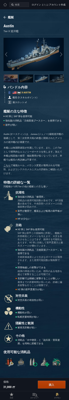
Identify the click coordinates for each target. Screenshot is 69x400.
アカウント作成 (57, 4)
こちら (7, 165)
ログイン (36, 4)
